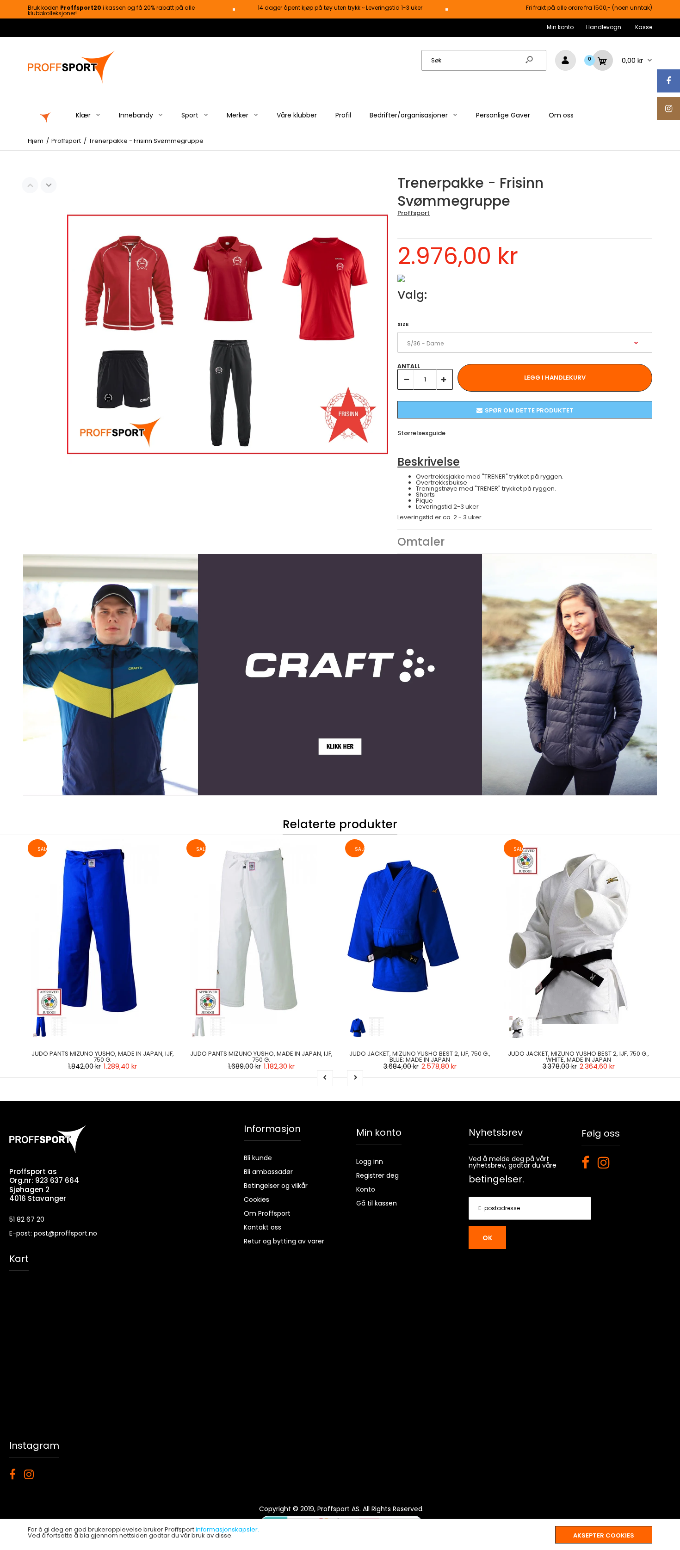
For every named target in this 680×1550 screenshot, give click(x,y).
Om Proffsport (267, 1213)
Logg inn (369, 1161)
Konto (365, 1189)
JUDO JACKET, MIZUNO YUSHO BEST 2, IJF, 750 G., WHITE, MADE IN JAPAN (578, 1056)
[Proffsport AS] (72, 82)
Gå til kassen (376, 1203)
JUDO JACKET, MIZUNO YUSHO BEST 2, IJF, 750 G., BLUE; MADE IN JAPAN (419, 1056)
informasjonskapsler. (227, 1529)
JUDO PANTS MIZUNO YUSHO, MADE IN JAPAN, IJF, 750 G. (102, 1056)
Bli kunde (258, 1157)
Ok (487, 1237)
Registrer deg (377, 1175)
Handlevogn (603, 27)
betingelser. (496, 1179)
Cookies (256, 1199)
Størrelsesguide (421, 433)
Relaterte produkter (340, 824)
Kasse (643, 27)
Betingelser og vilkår (276, 1185)
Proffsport (413, 213)
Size (402, 324)
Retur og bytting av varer (284, 1241)
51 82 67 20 (26, 1219)
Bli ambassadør (268, 1171)
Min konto (560, 27)
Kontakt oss (262, 1227)
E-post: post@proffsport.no (53, 1233)
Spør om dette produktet (529, 410)
